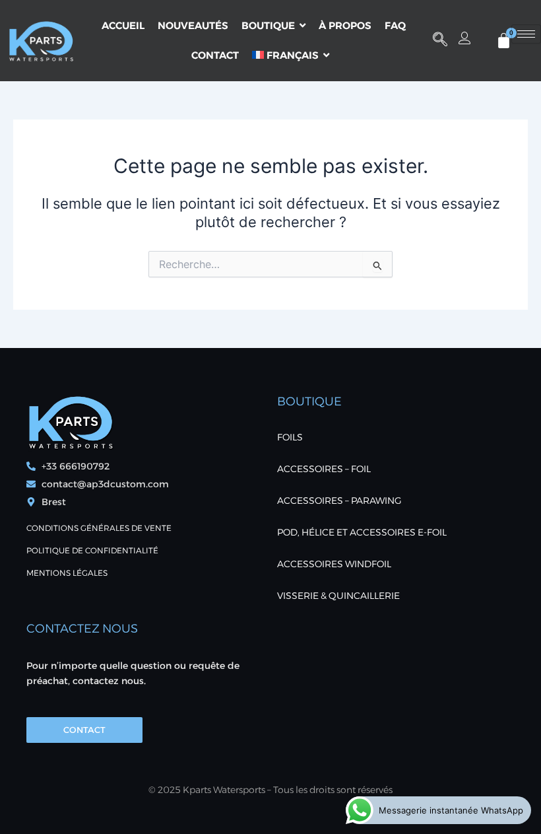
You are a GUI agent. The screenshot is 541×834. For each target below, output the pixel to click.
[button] (440, 40)
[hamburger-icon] (526, 34)
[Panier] (504, 40)
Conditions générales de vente (99, 528)
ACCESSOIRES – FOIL (324, 469)
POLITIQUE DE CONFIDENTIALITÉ (92, 550)
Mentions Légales (67, 573)
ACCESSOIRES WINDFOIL (334, 564)
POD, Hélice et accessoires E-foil (362, 532)
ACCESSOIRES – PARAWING (339, 500)
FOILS (290, 437)
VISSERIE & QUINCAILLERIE (338, 596)
